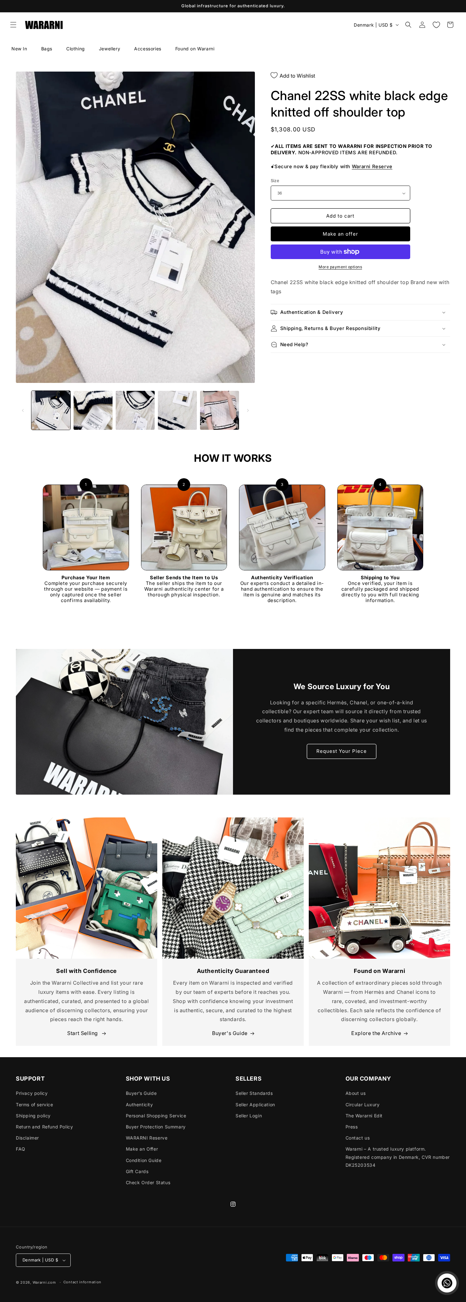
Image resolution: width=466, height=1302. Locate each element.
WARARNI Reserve (147, 1137)
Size (275, 180)
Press (352, 1126)
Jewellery (109, 48)
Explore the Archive (376, 1033)
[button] (13, 25)
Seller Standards (254, 1093)
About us (356, 1093)
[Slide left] (23, 410)
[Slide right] (248, 410)
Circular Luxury (363, 1104)
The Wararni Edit (364, 1115)
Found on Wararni (195, 48)
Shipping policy (33, 1115)
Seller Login (249, 1115)
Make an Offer (142, 1149)
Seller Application (255, 1104)
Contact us (358, 1137)
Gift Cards (137, 1171)
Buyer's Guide (230, 1033)
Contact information (82, 1282)
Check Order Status (148, 1182)
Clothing (75, 48)
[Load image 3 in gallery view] (135, 410)
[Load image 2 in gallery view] (93, 410)
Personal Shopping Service (156, 1115)
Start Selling (83, 1033)
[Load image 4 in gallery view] (177, 410)
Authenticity (139, 1104)
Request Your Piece (341, 751)
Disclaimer (27, 1137)
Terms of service (34, 1104)
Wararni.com (44, 1282)
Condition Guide (144, 1160)
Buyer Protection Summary (156, 1126)
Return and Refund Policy (44, 1126)
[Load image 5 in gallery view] (219, 410)
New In (19, 48)
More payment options (340, 266)
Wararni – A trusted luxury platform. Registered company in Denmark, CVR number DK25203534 (398, 1156)
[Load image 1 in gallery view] (50, 410)
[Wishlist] (436, 25)
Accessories (147, 48)
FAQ (20, 1149)
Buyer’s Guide (141, 1093)
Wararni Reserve (372, 166)
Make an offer (340, 234)
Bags (46, 48)
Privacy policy (32, 1093)
